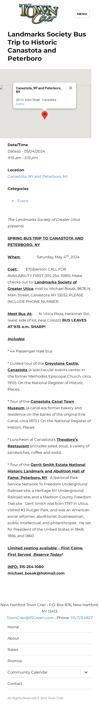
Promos (15, 661)
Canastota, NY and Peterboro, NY (38, 176)
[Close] (70, 87)
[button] (45, 115)
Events (20, 104)
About (13, 638)
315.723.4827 (81, 618)
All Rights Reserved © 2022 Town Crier (36, 698)
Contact (15, 683)
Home (13, 627)
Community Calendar (28, 672)
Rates (13, 649)
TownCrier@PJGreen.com (30, 618)
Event (22, 201)
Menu (82, 14)
